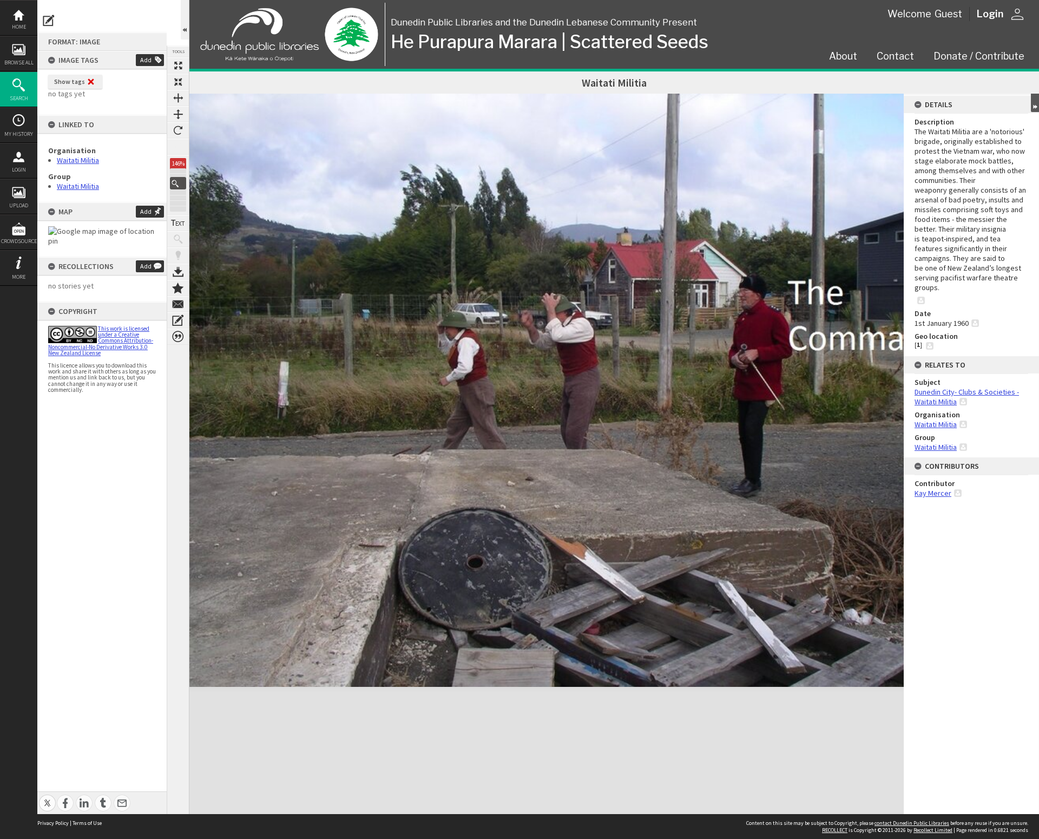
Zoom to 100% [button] (178, 147)
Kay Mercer (933, 493)
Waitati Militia (78, 160)
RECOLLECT (834, 830)
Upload (18, 205)
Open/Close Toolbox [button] (185, 20)
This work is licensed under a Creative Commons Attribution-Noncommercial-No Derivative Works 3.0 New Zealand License (100, 341)
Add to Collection (178, 288)
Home (19, 26)
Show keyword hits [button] (178, 239)
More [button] (18, 276)
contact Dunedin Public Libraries (911, 823)
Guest (948, 13)
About (843, 56)
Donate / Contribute (978, 56)
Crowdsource (19, 241)
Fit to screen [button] (178, 82)
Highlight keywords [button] (178, 255)
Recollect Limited (932, 830)
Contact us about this (178, 304)
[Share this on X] (47, 797)
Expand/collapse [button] (1035, 103)
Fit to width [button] (178, 98)
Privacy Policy (53, 823)
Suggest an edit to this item (49, 21)
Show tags (69, 81)
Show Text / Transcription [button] (178, 223)
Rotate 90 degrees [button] (178, 130)
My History (18, 133)
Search (19, 98)
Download (178, 272)
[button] (178, 183)
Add (146, 60)
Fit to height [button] (178, 114)
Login (19, 169)
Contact (895, 56)
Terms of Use (87, 823)
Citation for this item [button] (178, 337)
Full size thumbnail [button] (178, 65)
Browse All (19, 62)
